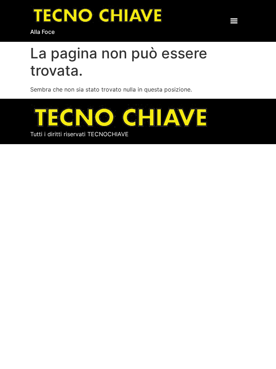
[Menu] (233, 20)
